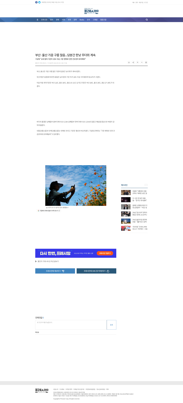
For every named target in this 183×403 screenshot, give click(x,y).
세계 (69, 19)
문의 (137, 2)
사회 (63, 19)
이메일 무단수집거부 (79, 389)
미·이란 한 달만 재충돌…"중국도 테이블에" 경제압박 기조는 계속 (139, 200)
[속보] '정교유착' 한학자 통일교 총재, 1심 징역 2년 (139, 214)
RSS (107, 389)
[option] (134, 209)
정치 (51, 19)
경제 (57, 19)
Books (82, 19)
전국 (88, 19)
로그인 (146, 2)
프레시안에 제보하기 (53, 271)
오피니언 (44, 19)
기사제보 (62, 389)
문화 (75, 19)
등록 (111, 325)
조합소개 (55, 389)
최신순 (37, 332)
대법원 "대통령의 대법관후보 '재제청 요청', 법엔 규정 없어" (139, 193)
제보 (133, 2)
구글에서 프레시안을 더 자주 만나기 (49, 211)
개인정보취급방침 (90, 389)
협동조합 (103, 19)
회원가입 (141, 2)
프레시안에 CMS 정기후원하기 (94, 271)
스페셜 (95, 19)
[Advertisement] (91, 39)
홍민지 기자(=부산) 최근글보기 (48, 261)
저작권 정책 (69, 389)
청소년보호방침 (101, 389)
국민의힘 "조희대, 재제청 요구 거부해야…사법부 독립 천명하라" (139, 229)
